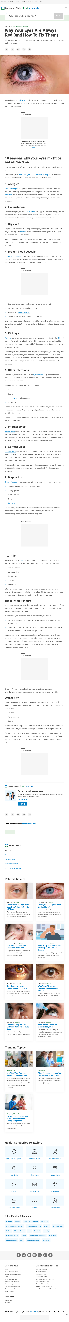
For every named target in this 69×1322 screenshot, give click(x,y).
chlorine (60, 338)
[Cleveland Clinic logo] (11, 8)
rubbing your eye (24, 312)
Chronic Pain (44, 1221)
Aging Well (9, 1221)
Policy (33, 147)
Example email (22, 799)
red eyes (21, 100)
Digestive (46, 1226)
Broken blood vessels (13, 256)
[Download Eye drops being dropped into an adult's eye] (50, 1011)
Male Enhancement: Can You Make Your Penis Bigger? (49, 1074)
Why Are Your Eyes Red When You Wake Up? (16, 947)
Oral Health (37, 1230)
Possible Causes (10, 859)
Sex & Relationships (11, 1240)
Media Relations (9, 1291)
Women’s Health (11, 1070)
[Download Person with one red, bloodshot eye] (19, 932)
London (29, 1)
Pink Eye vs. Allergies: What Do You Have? (49, 906)
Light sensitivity (13, 398)
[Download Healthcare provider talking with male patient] (50, 1059)
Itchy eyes (11, 503)
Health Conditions (17, 26)
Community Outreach (11, 1279)
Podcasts (8, 1302)
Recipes (24, 1235)
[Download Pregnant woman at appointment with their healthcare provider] (19, 1102)
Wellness (34, 1208)
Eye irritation (30, 212)
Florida (23, 1)
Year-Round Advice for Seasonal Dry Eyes (47, 1026)
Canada (17, 1)
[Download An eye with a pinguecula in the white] (50, 972)
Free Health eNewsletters (12, 1286)
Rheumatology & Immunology (37, 1235)
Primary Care (55, 1191)
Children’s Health (34, 1159)
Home (6, 1269)
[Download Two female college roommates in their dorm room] (19, 1059)
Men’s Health (41, 1070)
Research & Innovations (12, 1281)
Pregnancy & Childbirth (13, 1113)
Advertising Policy (41, 1274)
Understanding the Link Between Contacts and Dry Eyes (18, 1027)
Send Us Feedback (41, 1269)
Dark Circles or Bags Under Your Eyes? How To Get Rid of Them (18, 907)
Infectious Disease (19, 1230)
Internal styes (10, 431)
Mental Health (55, 1175)
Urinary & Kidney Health (33, 1240)
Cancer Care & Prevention (31, 1221)
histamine (8, 195)
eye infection (38, 375)
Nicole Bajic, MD (25, 175)
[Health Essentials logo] (31, 8)
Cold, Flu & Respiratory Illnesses (14, 1226)
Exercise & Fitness (55, 1159)
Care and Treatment (11, 864)
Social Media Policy (41, 1276)
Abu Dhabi (10, 1)
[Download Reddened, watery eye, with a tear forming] (19, 972)
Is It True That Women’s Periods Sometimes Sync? (18, 1074)
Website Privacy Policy (42, 1284)
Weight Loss (46, 1240)
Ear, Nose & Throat (58, 1226)
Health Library (9, 1284)
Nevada (36, 1)
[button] (66, 8)
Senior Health (52, 1235)
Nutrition (13, 1191)
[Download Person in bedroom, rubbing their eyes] (50, 932)
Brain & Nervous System (13, 1159)
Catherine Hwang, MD (43, 175)
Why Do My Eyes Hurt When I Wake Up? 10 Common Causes (49, 948)
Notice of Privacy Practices (44, 1286)
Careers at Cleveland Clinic (13, 1274)
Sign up (22, 804)
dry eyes (23, 232)
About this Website (41, 1272)
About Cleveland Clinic (11, 1272)
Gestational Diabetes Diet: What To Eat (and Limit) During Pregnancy (17, 1118)
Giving (6, 1276)
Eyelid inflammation (12, 482)
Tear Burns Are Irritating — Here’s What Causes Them (18, 987)
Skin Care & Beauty (14, 1208)
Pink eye (8, 338)
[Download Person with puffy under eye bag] (19, 891)
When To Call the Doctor (13, 868)
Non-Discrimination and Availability (46, 1289)
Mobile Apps (8, 1300)
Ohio (41, 1)
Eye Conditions (10, 832)
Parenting (46, 1230)
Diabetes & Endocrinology (34, 1226)
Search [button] (58, 15)
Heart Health (14, 1175)
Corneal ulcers (10, 451)
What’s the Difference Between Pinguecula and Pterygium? (48, 988)
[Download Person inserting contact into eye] (19, 1011)
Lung (29, 1230)
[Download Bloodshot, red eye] (50, 891)
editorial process (29, 823)
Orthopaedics (34, 1191)
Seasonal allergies (11, 189)
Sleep (21, 1240)
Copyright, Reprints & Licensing (45, 1279)
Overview (8, 855)
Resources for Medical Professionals (16, 1289)
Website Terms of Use (42, 1281)
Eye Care (25, 26)
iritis (21, 560)
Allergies (51, 902)
